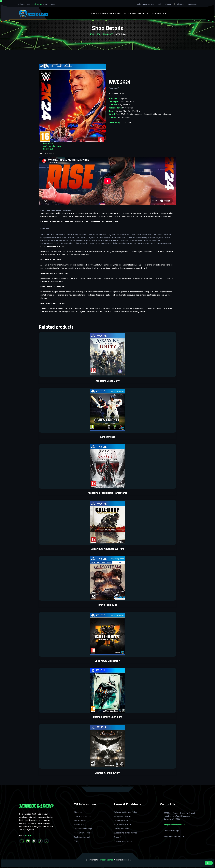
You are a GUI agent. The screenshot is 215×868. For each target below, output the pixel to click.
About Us (78, 812)
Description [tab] (48, 143)
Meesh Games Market (83, 833)
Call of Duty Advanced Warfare (107, 549)
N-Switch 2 (95, 13)
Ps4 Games (108, 34)
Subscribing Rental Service (125, 833)
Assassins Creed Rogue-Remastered (107, 493)
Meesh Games (37, 4)
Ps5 (103, 13)
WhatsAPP (168, 4)
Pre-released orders (123, 825)
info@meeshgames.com (174, 825)
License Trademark (82, 816)
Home (91, 34)
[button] (209, 863)
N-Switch (110, 13)
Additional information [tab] (52, 146)
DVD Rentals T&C (121, 820)
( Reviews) (114, 88)
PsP (158, 13)
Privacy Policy (80, 825)
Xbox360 (141, 13)
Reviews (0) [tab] (48, 149)
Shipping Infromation (123, 841)
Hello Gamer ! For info (145, 4)
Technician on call (82, 837)
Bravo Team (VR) (107, 605)
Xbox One (126, 13)
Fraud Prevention (121, 829)
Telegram (180, 4)
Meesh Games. (106, 860)
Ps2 (153, 13)
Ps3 (133, 13)
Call (159, 4)
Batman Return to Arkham (107, 717)
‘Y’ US (76, 841)
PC (163, 13)
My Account (192, 4)
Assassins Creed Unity (108, 381)
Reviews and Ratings (83, 829)
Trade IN (117, 837)
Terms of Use (80, 820)
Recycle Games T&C (123, 816)
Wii (148, 13)
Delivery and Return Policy (125, 812)
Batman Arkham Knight (107, 773)
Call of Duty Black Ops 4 (107, 661)
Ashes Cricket (107, 437)
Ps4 (118, 13)
